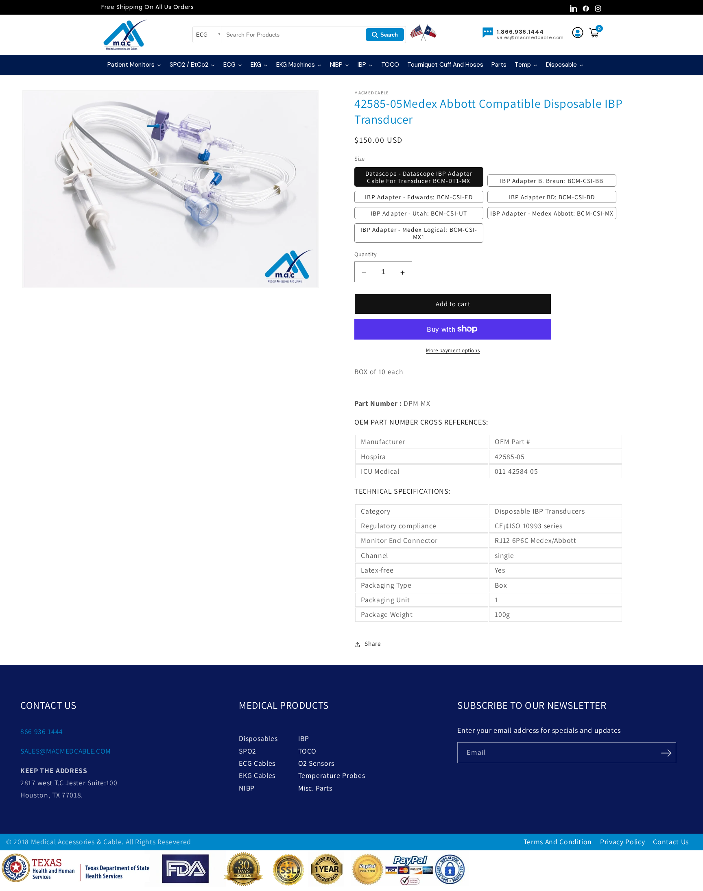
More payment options (453, 350)
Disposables (258, 738)
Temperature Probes (331, 775)
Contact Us (671, 841)
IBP (303, 738)
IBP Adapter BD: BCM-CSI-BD (552, 196)
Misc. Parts (315, 788)
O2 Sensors (316, 763)
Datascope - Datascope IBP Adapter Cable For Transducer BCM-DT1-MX (418, 177)
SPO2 (247, 751)
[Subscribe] (666, 752)
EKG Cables (257, 775)
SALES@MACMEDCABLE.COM (65, 751)
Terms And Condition (558, 841)
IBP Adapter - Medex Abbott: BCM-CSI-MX (552, 213)
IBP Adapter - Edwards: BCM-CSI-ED (418, 196)
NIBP (247, 788)
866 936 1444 (41, 731)
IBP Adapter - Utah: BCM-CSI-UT (419, 213)
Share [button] (373, 643)
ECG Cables (257, 763)
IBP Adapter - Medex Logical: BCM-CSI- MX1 (419, 232)
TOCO (307, 751)
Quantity (365, 254)
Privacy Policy (622, 841)
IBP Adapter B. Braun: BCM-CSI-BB (551, 180)
